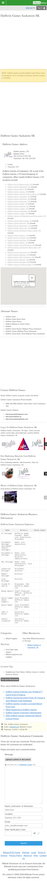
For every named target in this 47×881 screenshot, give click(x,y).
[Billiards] (40, 2)
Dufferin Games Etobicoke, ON (19, 201)
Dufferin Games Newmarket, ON (19, 226)
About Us (28, 855)
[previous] (4, 444)
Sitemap (25, 853)
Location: (9, 814)
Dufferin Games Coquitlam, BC (19, 197)
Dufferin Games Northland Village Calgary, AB (24, 231)
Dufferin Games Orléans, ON (18, 235)
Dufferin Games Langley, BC (18, 209)
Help (36, 855)
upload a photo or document (18, 759)
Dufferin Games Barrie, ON (17, 189)
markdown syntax (25, 765)
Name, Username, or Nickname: (19, 806)
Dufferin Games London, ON (18, 213)
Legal (33, 853)
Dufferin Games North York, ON (19, 228)
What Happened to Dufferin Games (21, 710)
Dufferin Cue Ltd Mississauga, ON (20, 184)
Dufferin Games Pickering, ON (19, 238)
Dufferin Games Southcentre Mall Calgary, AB (24, 247)
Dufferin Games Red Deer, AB (18, 240)
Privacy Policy (15, 855)
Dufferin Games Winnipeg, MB (19, 262)
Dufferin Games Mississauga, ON (20, 221)
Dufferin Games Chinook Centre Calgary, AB (24, 194)
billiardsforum (14, 727)
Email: (7, 822)
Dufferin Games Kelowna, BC (18, 206)
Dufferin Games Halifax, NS (18, 204)
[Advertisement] (23, 43)
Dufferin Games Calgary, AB (18, 192)
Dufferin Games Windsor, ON (18, 260)
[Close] (32, 278)
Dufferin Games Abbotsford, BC (19, 187)
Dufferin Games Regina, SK (18, 243)
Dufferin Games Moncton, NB (18, 223)
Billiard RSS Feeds (11, 853)
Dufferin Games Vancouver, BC (19, 252)
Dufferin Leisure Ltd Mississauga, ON (21, 265)
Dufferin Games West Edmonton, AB (21, 257)
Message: (9, 754)
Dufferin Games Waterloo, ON (18, 255)
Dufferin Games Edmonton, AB (19, 199)
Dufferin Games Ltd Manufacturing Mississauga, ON (26, 216)
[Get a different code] (38, 833)
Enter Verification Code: (15, 830)
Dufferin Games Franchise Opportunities (23, 713)
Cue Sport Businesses (9, 679)
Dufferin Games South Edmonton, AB (21, 245)
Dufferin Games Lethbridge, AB (19, 211)
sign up (29, 8)
